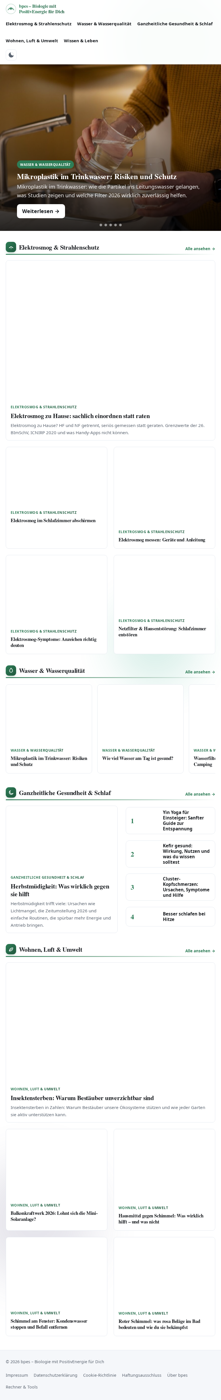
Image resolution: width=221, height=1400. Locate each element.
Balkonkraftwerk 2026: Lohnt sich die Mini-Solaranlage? (54, 1216)
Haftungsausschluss (141, 1375)
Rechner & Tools (22, 1387)
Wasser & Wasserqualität (104, 23)
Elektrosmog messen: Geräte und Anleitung (162, 539)
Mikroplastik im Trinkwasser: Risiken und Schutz (97, 176)
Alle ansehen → (200, 248)
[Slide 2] (105, 225)
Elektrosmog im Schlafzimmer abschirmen (53, 520)
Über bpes (177, 1375)
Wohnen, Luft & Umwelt (32, 40)
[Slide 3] (110, 225)
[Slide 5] (120, 225)
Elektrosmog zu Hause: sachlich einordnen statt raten (80, 415)
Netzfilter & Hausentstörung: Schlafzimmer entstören (162, 631)
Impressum (17, 1375)
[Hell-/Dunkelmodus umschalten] (11, 54)
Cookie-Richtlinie (99, 1375)
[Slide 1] (101, 225)
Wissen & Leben (81, 40)
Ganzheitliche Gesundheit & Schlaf (175, 23)
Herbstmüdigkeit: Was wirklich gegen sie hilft (60, 890)
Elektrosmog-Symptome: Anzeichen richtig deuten (53, 642)
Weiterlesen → (41, 211)
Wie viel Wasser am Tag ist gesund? (137, 758)
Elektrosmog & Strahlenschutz (38, 23)
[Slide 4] (115, 225)
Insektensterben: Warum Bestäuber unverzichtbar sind (82, 1097)
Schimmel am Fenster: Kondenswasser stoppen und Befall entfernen (49, 1323)
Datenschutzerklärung (55, 1375)
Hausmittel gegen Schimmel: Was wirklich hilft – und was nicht (161, 1218)
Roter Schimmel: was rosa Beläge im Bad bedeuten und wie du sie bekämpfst (159, 1324)
